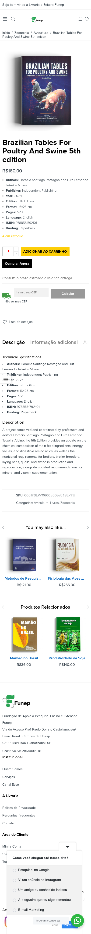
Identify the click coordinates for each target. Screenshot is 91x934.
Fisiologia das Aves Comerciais (67, 578)
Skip (55, 924)
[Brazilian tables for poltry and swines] (45, 129)
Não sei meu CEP (16, 301)
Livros (54, 503)
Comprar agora (17, 263)
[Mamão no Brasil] (24, 634)
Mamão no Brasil (24, 658)
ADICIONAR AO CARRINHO (45, 251)
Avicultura (41, 33)
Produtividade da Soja (67, 658)
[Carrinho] (80, 20)
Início (6, 33)
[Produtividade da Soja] (67, 634)
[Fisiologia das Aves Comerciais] (67, 555)
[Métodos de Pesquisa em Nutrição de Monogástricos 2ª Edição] (24, 555)
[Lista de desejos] (87, 20)
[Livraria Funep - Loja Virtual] (37, 19)
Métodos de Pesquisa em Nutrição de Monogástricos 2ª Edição (24, 578)
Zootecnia (21, 33)
